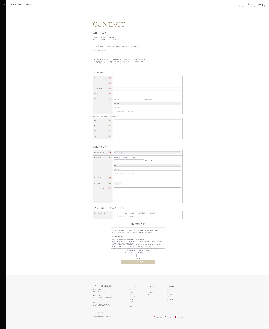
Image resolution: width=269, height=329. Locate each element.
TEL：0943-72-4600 (97, 289)
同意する (137, 258)
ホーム (94, 50)
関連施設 (102, 46)
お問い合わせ (125, 46)
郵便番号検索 (148, 99)
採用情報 (108, 46)
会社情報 (95, 46)
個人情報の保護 (135, 46)
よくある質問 (116, 46)
